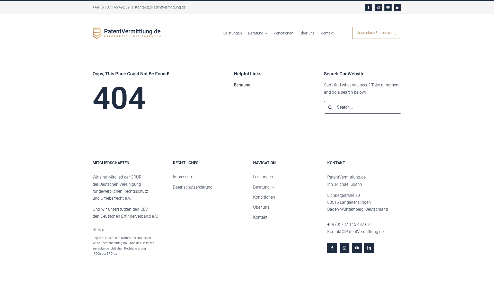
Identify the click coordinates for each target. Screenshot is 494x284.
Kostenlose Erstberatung (376, 33)
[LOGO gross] (127, 29)
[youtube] (388, 7)
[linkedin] (397, 7)
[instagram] (378, 7)
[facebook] (368, 7)
